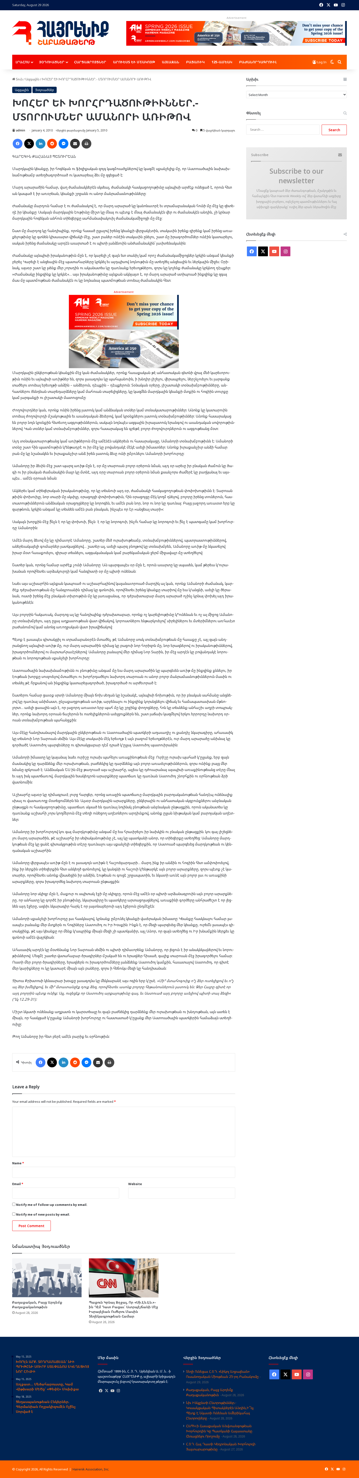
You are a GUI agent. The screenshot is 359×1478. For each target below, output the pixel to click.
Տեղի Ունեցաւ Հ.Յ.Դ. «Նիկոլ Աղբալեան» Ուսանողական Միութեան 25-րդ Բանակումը (222, 1374)
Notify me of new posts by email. (43, 1214)
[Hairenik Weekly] (60, 33)
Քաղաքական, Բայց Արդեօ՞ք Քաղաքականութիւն (37, 1304)
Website (135, 1184)
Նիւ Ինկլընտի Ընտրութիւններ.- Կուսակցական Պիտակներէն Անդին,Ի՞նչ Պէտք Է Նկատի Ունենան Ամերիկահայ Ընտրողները (220, 1410)
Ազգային (32, 79)
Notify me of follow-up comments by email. (51, 1204)
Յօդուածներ (51, 62)
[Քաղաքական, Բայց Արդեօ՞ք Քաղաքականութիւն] (47, 1277)
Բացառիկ (195, 62)
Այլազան (170, 62)
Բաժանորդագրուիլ (258, 62)
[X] (106, 1391)
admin (20, 130)
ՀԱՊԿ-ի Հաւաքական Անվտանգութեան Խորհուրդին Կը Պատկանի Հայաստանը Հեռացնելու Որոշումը (219, 1431)
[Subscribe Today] (124, 331)
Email (17, 1184)
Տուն (19, 79)
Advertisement (124, 292)
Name (18, 1163)
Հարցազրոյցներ (90, 62)
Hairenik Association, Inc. (91, 1469)
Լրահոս (23, 62)
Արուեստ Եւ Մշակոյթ (134, 62)
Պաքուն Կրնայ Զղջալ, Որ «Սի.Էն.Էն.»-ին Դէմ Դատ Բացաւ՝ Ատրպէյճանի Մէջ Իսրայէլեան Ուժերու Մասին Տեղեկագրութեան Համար (123, 1309)
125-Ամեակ (221, 62)
